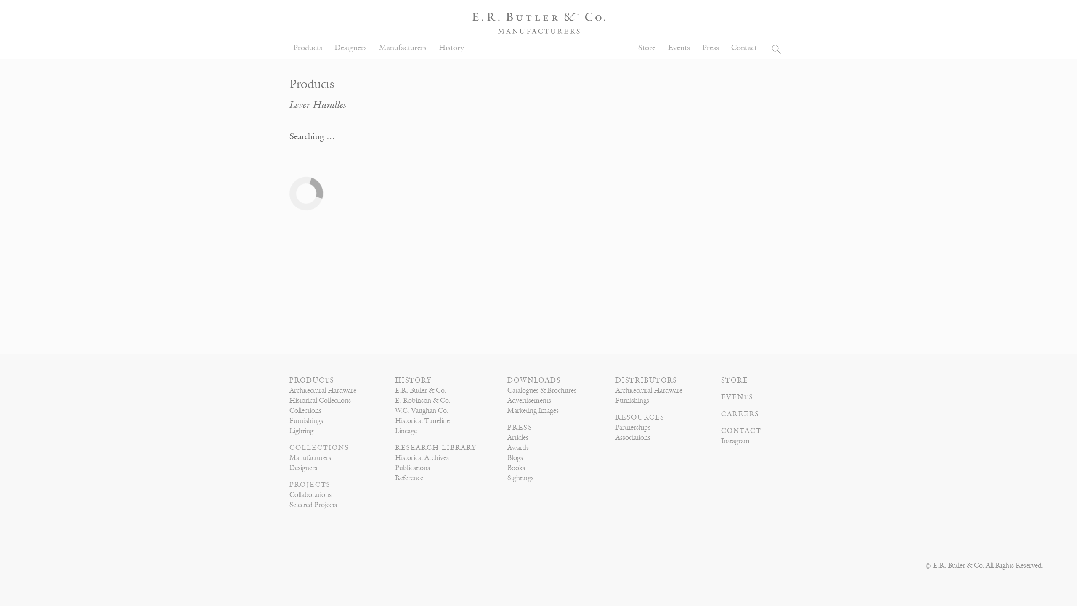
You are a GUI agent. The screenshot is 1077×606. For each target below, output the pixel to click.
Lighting (301, 431)
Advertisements (529, 400)
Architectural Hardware (322, 390)
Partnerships (632, 427)
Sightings (520, 478)
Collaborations (310, 495)
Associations (632, 437)
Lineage (406, 431)
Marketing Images (533, 411)
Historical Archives (422, 458)
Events (679, 48)
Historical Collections (320, 400)
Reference (409, 478)
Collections (305, 411)
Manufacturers (403, 48)
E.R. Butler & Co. (420, 390)
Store (646, 48)
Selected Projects (313, 505)
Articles (517, 437)
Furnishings (306, 421)
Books (516, 468)
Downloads (534, 380)
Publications (412, 468)
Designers (350, 48)
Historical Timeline (422, 421)
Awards (518, 448)
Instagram (735, 441)
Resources (640, 417)
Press (710, 48)
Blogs (515, 458)
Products (307, 48)
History (451, 48)
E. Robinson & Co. (422, 400)
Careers (740, 414)
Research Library (436, 448)
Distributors (646, 380)
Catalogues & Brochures (541, 390)
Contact (744, 48)
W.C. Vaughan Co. (421, 411)
